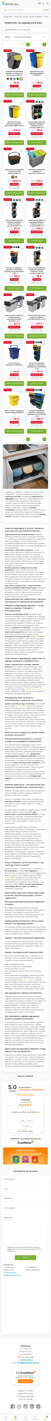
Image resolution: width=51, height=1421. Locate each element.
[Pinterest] (38, 1406)
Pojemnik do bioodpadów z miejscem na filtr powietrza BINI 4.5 (14, 171)
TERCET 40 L (32, 849)
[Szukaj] (4, 10)
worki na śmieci (28, 980)
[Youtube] (25, 1406)
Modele (9, 877)
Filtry (46, 10)
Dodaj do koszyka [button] (36, 95)
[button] (18, 1094)
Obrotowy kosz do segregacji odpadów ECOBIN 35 (37, 73)
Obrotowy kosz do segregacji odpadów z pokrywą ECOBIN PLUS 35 (14, 123)
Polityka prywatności (25, 1396)
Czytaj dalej (37, 142)
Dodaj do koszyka (14, 95)
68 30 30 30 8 (27, 1360)
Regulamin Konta (25, 1393)
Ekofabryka (8, 16)
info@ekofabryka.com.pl (12, 1275)
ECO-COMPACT (22, 706)
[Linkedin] (32, 1406)
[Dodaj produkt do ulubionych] (21, 53)
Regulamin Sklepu (25, 1391)
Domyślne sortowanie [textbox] (22, 37)
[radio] (8, 79)
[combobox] (30, 37)
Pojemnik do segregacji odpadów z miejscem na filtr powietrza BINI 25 (14, 73)
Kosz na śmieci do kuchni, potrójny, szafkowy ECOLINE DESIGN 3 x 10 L (37, 317)
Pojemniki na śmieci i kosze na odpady (28, 16)
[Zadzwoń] (43, 3)
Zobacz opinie (25, 1381)
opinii (31, 1090)
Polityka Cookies (25, 1399)
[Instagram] (19, 1406)
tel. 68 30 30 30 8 (10, 1272)
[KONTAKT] (47, 3)
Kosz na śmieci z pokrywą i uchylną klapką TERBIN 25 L (14, 412)
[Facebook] (13, 1406)
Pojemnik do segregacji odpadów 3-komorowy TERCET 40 (36, 171)
